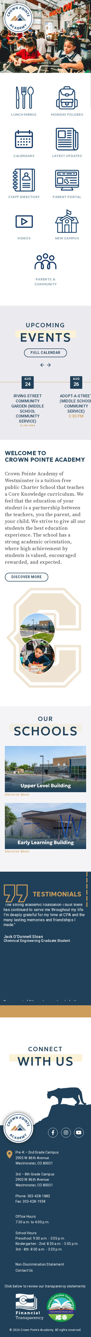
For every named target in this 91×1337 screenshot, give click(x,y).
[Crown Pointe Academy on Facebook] (53, 1132)
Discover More (26, 577)
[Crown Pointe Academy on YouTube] (79, 1132)
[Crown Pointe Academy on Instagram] (66, 1132)
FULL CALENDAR (45, 353)
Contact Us (24, 1270)
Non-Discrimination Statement (40, 1264)
